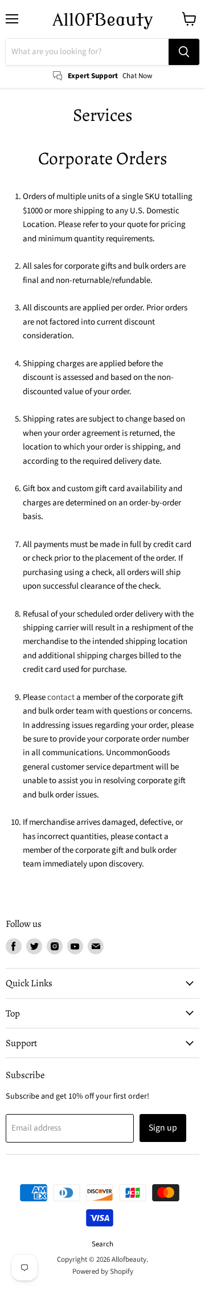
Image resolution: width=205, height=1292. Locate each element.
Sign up (163, 1127)
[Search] (184, 52)
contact (61, 697)
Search (102, 1244)
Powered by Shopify (102, 1271)
